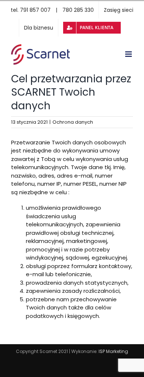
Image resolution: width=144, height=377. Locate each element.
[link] (52, 10)
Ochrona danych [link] (72, 122)
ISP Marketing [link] (113, 351)
